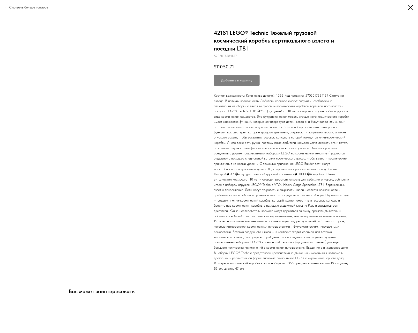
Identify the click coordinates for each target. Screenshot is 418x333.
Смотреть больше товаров (28, 7)
